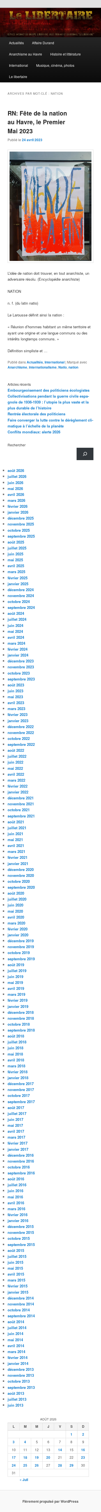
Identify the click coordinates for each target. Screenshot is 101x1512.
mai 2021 (15, 839)
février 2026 (17, 506)
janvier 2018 (18, 1077)
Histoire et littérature (65, 54)
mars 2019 (16, 994)
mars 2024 (16, 643)
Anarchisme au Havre (25, 54)
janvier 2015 (18, 1292)
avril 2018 (16, 1060)
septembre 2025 (21, 536)
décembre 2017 (21, 1083)
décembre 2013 (21, 1369)
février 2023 (17, 714)
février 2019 (17, 1000)
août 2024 (16, 613)
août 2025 (16, 542)
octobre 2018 (19, 1024)
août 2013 (16, 1393)
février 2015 (17, 1286)
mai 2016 (15, 1197)
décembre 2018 (21, 1012)
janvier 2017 (18, 1149)
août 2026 (16, 470)
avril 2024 (16, 637)
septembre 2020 (21, 887)
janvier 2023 (18, 720)
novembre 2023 (21, 666)
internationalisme (43, 367)
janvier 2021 (18, 863)
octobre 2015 (19, 1238)
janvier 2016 (18, 1220)
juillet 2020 (17, 899)
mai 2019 (15, 982)
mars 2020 (16, 923)
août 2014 (16, 1321)
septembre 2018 (21, 1030)
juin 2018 (15, 1047)
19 (37, 1457)
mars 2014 (16, 1351)
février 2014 (17, 1357)
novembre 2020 (21, 875)
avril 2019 (16, 988)
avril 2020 (16, 917)
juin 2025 (15, 554)
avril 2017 (16, 1131)
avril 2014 (16, 1345)
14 (60, 1449)
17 (14, 1457)
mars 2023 (16, 708)
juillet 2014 (17, 1327)
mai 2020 (15, 911)
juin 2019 (15, 976)
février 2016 (17, 1214)
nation (73, 367)
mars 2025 (16, 571)
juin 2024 (15, 625)
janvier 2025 (18, 583)
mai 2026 (15, 488)
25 (25, 1465)
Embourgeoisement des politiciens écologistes (48, 390)
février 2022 (17, 786)
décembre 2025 (21, 518)
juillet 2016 (17, 1184)
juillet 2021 (17, 827)
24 (14, 1465)
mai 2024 (15, 631)
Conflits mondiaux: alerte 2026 (34, 431)
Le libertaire (18, 76)
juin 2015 (15, 1262)
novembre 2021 (21, 803)
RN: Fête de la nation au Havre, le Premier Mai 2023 (37, 122)
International (18, 65)
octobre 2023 (19, 673)
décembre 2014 (21, 1298)
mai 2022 (15, 768)
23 (83, 1457)
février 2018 (17, 1071)
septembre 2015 (21, 1244)
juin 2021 (15, 833)
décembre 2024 (21, 589)
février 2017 (17, 1143)
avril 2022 (16, 774)
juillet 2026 (17, 476)
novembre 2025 (21, 524)
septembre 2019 (21, 958)
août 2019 (16, 964)
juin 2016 (15, 1190)
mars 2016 (16, 1208)
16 (83, 1449)
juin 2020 (15, 905)
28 (60, 1465)
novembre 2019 (21, 946)
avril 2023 (16, 702)
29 (72, 1465)
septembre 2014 (21, 1315)
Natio (62, 367)
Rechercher (17, 444)
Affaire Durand (43, 42)
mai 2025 (15, 559)
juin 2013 (15, 1405)
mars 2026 (16, 500)
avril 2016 (16, 1202)
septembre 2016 (21, 1173)
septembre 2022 (21, 744)
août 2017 (16, 1107)
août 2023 (16, 685)
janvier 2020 (18, 934)
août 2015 (16, 1250)
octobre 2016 (19, 1167)
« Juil (24, 1479)
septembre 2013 (21, 1387)
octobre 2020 (19, 881)
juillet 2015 (17, 1256)
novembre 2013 (21, 1375)
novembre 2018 (21, 1018)
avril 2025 (16, 565)
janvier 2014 (18, 1363)
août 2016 (16, 1178)
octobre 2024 (19, 601)
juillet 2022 (17, 756)
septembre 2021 (21, 816)
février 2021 (17, 857)
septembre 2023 (21, 679)
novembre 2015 (21, 1232)
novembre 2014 (21, 1304)
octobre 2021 (19, 809)
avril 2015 (16, 1274)
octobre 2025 (19, 530)
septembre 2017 (21, 1101)
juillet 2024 (17, 619)
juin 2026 (15, 482)
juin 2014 (15, 1333)
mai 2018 (15, 1054)
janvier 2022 (18, 792)
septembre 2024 (21, 607)
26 (37, 1465)
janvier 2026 (18, 512)
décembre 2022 (21, 726)
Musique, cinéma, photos (55, 65)
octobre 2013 (19, 1381)
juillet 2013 (17, 1399)
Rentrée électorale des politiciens (36, 413)
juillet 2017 (17, 1113)
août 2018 (16, 1036)
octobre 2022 (19, 738)
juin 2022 (15, 762)
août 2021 (16, 821)
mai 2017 (15, 1125)
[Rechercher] (85, 454)
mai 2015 (15, 1268)
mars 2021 (16, 851)
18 (25, 1457)
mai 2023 (15, 696)
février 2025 (17, 577)
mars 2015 (16, 1280)
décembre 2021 (21, 798)
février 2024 (17, 649)
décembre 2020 (21, 869)
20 (48, 1457)
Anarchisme (17, 367)
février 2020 (17, 929)
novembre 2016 (21, 1161)
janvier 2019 (18, 1006)
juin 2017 (15, 1119)
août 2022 (16, 750)
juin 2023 (15, 690)
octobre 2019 (19, 952)
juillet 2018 (17, 1042)
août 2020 (16, 893)
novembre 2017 (21, 1089)
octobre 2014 (19, 1310)
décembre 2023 (21, 661)
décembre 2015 (21, 1226)
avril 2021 (16, 845)
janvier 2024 (18, 655)
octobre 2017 (19, 1095)
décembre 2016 (21, 1155)
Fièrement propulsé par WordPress (50, 1501)
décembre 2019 (21, 940)
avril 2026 (16, 494)
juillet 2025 (17, 548)
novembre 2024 (21, 595)
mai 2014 (15, 1339)
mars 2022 (16, 780)
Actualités (16, 42)
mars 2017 (16, 1137)
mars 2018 (16, 1065)
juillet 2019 (17, 970)
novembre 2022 (21, 732)
